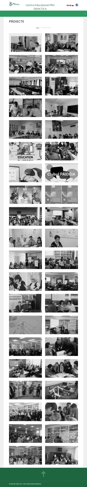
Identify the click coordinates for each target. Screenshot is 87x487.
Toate (37, 27)
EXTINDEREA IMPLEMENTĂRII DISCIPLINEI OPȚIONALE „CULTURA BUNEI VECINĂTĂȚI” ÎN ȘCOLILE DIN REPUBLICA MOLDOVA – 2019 (25, 218)
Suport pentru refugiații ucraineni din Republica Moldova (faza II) (23, 111)
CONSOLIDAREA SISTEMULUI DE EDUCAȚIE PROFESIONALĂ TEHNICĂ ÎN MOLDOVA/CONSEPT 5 (61, 88)
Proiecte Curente (46, 27)
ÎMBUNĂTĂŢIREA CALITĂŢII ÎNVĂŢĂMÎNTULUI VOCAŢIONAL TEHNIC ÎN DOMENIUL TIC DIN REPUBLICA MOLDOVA (60, 393)
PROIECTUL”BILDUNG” (57, 136)
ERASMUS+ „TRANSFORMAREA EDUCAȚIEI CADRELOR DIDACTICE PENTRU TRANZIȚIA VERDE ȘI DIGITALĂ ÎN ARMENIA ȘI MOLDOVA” (25, 87)
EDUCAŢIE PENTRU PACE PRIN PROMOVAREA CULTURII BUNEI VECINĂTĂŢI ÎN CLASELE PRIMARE (61, 263)
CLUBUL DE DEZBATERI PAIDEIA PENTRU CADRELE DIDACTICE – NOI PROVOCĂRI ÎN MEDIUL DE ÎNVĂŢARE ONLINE (61, 175)
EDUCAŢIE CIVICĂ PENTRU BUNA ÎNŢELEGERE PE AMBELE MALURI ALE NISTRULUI (61, 307)
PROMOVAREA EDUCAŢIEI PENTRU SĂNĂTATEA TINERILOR (25, 265)
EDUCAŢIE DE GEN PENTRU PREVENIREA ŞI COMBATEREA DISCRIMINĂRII (59, 350)
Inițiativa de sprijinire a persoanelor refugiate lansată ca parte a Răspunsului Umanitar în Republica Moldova (59, 109)
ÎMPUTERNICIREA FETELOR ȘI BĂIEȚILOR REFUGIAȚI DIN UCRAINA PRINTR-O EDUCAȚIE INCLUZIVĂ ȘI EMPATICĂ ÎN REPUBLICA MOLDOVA (24, 44)
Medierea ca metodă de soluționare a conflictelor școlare (61, 46)
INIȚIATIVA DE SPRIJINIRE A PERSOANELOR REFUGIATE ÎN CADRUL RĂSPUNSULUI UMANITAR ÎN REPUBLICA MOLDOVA (25, 67)
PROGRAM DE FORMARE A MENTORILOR (22, 417)
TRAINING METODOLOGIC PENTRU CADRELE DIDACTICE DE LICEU (62, 460)
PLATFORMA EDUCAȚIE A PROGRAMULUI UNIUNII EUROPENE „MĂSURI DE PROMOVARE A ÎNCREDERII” (59, 67)
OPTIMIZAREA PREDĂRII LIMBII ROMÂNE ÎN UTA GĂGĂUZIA (24, 439)
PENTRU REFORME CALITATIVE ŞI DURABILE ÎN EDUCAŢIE (61, 373)
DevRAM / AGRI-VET (56, 223)
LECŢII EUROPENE (19, 331)
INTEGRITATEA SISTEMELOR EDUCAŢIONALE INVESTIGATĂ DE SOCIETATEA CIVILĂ (61, 198)
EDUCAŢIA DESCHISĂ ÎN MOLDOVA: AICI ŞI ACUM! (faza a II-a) (25, 307)
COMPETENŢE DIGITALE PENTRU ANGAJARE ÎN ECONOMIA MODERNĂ (25, 177)
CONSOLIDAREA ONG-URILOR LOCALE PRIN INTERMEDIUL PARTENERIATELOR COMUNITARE (61, 416)
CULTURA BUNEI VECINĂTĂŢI (23, 375)
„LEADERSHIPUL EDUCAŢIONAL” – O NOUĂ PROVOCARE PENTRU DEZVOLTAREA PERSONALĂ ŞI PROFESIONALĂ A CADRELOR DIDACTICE (25, 457)
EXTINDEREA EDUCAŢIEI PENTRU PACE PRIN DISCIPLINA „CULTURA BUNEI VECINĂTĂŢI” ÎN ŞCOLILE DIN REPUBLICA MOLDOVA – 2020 (25, 197)
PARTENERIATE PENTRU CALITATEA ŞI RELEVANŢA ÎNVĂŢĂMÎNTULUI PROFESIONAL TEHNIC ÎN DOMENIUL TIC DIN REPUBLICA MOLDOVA (25, 283)
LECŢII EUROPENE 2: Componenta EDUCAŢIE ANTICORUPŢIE (58, 242)
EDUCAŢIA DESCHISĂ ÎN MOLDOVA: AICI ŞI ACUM (21, 352)
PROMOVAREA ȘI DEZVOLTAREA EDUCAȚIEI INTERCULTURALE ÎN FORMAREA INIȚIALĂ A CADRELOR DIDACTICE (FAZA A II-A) (25, 132)
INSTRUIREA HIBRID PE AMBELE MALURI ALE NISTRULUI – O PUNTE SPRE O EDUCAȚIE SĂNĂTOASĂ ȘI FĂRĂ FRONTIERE (25, 154)
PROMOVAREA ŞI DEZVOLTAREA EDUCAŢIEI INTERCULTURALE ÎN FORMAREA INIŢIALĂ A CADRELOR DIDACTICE (25, 241)
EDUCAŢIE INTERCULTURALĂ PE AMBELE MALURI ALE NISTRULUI (25, 395)
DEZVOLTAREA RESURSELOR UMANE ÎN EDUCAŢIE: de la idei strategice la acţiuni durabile (61, 327)
